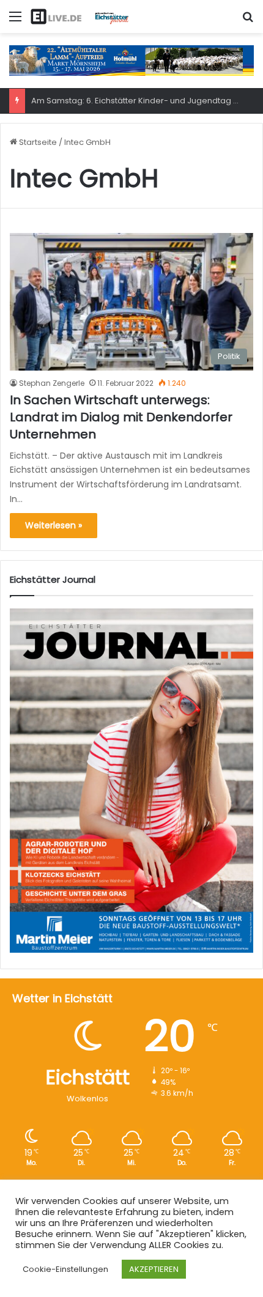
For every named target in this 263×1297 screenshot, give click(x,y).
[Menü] (15, 21)
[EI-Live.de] (79, 16)
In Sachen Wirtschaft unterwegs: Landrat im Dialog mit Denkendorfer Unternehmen (121, 417)
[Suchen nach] (248, 21)
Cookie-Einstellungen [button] (65, 1269)
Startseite (37, 142)
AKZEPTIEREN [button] (154, 1269)
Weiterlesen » (53, 525)
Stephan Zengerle (51, 383)
